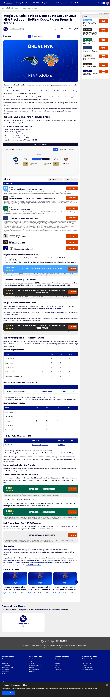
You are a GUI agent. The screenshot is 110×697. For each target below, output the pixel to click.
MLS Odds (31, 667)
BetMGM (6, 309)
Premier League (58, 3)
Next (76, 582)
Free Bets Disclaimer (7, 674)
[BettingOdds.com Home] (8, 3)
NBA (37, 3)
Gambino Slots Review (87, 661)
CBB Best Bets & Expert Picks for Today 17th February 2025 (39, 588)
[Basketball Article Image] (15, 578)
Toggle (103, 3)
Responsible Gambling (7, 667)
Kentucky (57, 663)
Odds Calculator (75, 3)
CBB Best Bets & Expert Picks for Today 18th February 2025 (14, 588)
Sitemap (4, 676)
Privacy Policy (5, 669)
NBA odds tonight (14, 560)
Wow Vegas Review (87, 663)
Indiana (57, 667)
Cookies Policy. (92, 689)
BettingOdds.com (11, 550)
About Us (4, 659)
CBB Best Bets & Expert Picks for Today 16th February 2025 (64, 588)
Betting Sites (20, 3)
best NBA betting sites (33, 565)
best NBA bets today (16, 563)
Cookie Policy (5, 671)
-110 (25, 164)
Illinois (56, 661)
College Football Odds (34, 661)
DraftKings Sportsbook (53, 309)
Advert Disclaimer (104, 13)
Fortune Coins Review (87, 667)
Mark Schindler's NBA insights (42, 563)
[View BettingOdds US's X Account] (23, 29)
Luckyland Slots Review (87, 669)
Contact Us (5, 663)
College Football (45, 3)
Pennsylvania (58, 659)
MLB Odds (31, 671)
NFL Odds (31, 659)
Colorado (57, 665)
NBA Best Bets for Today (30, 8)
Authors (4, 661)
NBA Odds (31, 663)
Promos (28, 3)
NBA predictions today (37, 560)
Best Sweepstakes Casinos (88, 659)
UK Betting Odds (6, 665)
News (66, 3)
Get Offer (63, 391)
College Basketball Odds (35, 665)
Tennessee (58, 669)
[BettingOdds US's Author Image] (23, 618)
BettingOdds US (15, 29)
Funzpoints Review (86, 665)
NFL (34, 3)
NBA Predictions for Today (10, 8)
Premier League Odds (34, 669)
